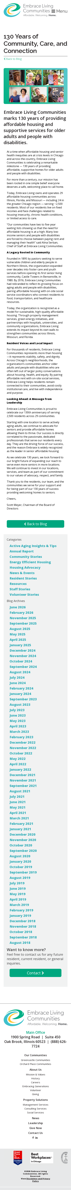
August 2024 (20, 672)
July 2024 (17, 677)
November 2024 (23, 656)
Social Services (35, 1112)
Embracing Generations (35, 1086)
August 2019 (20, 877)
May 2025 (18, 634)
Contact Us (35, 1133)
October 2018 (21, 932)
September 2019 (23, 872)
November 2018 (23, 926)
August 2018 (20, 942)
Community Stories (26, 556)
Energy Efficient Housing (30, 562)
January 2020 (20, 861)
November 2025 (23, 618)
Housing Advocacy (25, 567)
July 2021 (17, 796)
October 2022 (21, 753)
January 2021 (20, 829)
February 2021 (21, 823)
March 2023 (19, 731)
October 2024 (21, 661)
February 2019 (21, 910)
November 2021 (23, 780)
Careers (35, 1082)
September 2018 (23, 937)
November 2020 (23, 840)
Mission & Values (35, 1074)
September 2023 (23, 699)
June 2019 (18, 888)
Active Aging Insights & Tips (33, 546)
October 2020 (21, 845)
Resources (18, 583)
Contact (34, 973)
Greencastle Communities (35, 1060)
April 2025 (18, 639)
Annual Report (22, 551)
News (35, 1118)
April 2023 (18, 726)
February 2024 (21, 688)
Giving (35, 1094)
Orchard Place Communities (35, 1064)
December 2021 (23, 775)
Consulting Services (35, 1108)
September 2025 (23, 623)
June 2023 (18, 715)
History (35, 1078)
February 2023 (21, 737)
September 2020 (23, 850)
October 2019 (21, 867)
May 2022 (18, 758)
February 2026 (21, 612)
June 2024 (18, 683)
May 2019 (18, 894)
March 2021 (19, 818)
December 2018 (23, 921)
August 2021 (20, 791)
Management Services (35, 1104)
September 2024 (23, 666)
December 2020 (23, 834)
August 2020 (20, 856)
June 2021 (18, 802)
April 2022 (18, 764)
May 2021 (18, 807)
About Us (36, 1069)
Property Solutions (35, 1100)
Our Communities (35, 1055)
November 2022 (23, 748)
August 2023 (20, 704)
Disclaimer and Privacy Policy (38, 1179)
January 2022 (20, 769)
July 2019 (17, 883)
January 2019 (20, 915)
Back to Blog (13, 59)
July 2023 (17, 710)
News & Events (22, 573)
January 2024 (20, 694)
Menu (61, 11)
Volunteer (35, 1090)
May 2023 (18, 721)
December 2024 (23, 650)
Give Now (35, 1128)
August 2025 (20, 629)
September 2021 (23, 785)
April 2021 (18, 813)
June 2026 (18, 607)
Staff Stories (20, 589)
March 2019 (19, 905)
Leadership (35, 1123)
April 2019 (18, 899)
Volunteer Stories (24, 594)
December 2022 (23, 742)
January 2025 (20, 645)
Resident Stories (23, 578)
